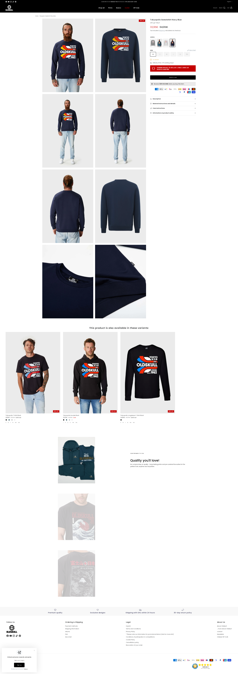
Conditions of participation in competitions (140, 637)
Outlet (127, 8)
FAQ (66, 634)
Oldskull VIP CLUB (222, 637)
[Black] (6, 420)
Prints (110, 8)
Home (36, 16)
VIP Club (136, 8)
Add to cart (173, 77)
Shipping (162, 31)
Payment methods (71, 626)
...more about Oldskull (224, 629)
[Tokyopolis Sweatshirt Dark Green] (159, 43)
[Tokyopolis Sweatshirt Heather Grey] (166, 43)
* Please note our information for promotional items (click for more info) (150, 634)
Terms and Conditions (133, 629)
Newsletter (220, 634)
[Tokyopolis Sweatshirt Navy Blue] (172, 43)
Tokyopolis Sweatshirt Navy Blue (48, 16)
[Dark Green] (9, 420)
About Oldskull (222, 626)
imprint (128, 626)
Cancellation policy (132, 642)
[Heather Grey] (12, 420)
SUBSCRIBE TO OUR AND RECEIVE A (119, 2)
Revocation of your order (134, 645)
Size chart (68, 637)
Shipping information (72, 629)
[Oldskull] (9, 8)
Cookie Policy (130, 640)
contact (219, 631)
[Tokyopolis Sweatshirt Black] (153, 43)
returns (67, 631)
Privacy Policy (130, 631)
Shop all (101, 8)
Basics (118, 8)
